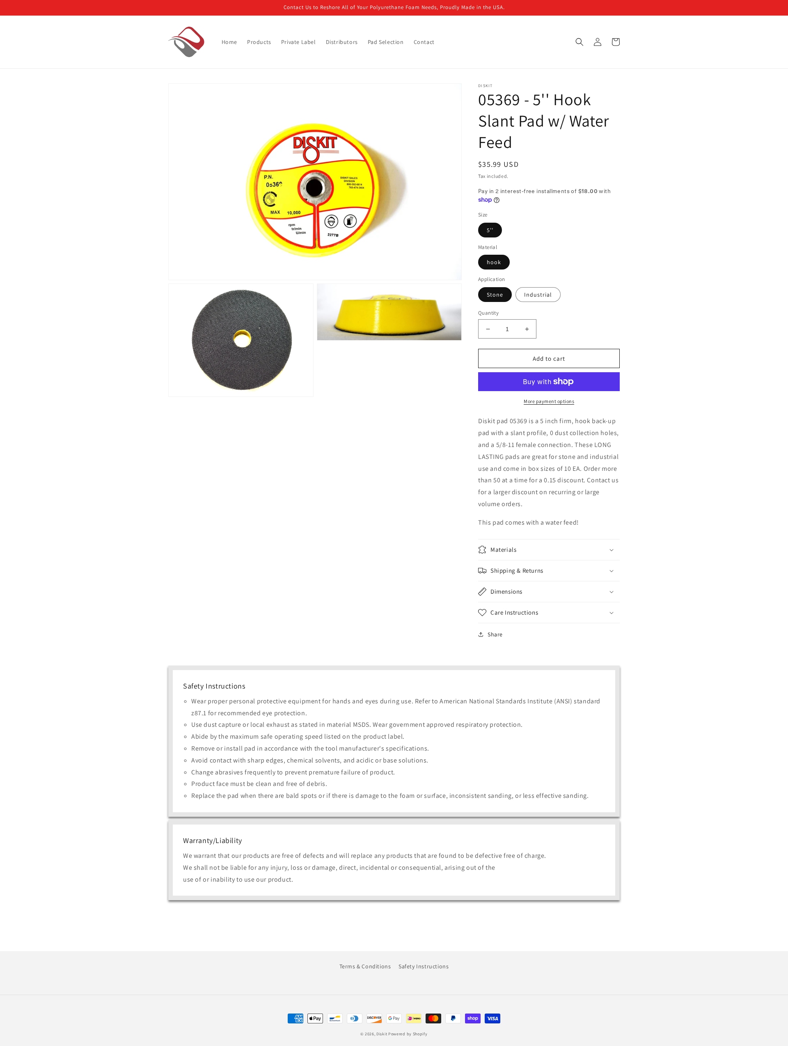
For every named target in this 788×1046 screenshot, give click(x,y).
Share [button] (495, 634)
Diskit (381, 1034)
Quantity (488, 312)
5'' (490, 230)
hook (494, 262)
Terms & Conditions (365, 966)
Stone (495, 294)
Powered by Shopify (408, 1034)
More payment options (549, 401)
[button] (579, 42)
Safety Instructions (424, 966)
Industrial (538, 294)
